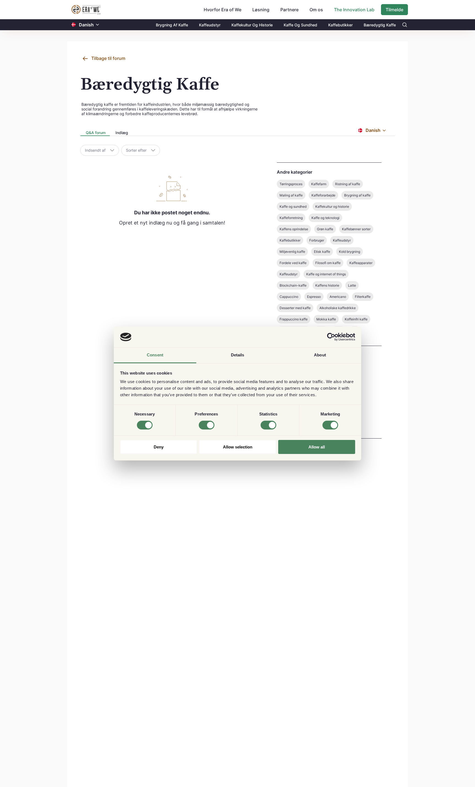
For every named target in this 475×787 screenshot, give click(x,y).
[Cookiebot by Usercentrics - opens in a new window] (331, 337)
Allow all (316, 447)
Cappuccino (289, 297)
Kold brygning (349, 252)
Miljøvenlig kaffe (292, 252)
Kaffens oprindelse (294, 229)
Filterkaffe (363, 297)
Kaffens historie (327, 285)
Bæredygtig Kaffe (380, 25)
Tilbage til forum (108, 58)
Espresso (314, 297)
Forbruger (316, 240)
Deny (159, 447)
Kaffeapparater (360, 263)
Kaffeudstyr (209, 25)
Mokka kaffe (326, 319)
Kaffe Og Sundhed (300, 25)
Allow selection (237, 447)
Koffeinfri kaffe (356, 319)
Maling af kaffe (291, 195)
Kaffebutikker (340, 25)
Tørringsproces (291, 184)
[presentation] (95, 133)
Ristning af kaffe (347, 184)
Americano (338, 297)
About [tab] (320, 355)
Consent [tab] (155, 355)
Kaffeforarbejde (323, 195)
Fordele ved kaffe (293, 263)
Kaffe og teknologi (325, 218)
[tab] (95, 133)
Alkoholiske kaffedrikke (337, 308)
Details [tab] (237, 355)
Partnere (289, 9)
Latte (352, 285)
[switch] (206, 425)
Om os (316, 9)
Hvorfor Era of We (222, 9)
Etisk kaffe (322, 252)
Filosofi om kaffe (328, 263)
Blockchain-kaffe (293, 285)
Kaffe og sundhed (293, 206)
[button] (97, 25)
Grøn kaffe (325, 229)
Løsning (260, 9)
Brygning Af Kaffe (172, 25)
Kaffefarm (318, 184)
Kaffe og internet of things (326, 274)
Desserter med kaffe (295, 308)
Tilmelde (394, 9)
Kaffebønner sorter (356, 229)
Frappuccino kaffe (294, 319)
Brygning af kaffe (357, 195)
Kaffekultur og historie (332, 206)
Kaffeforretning (291, 218)
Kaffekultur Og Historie (252, 25)
